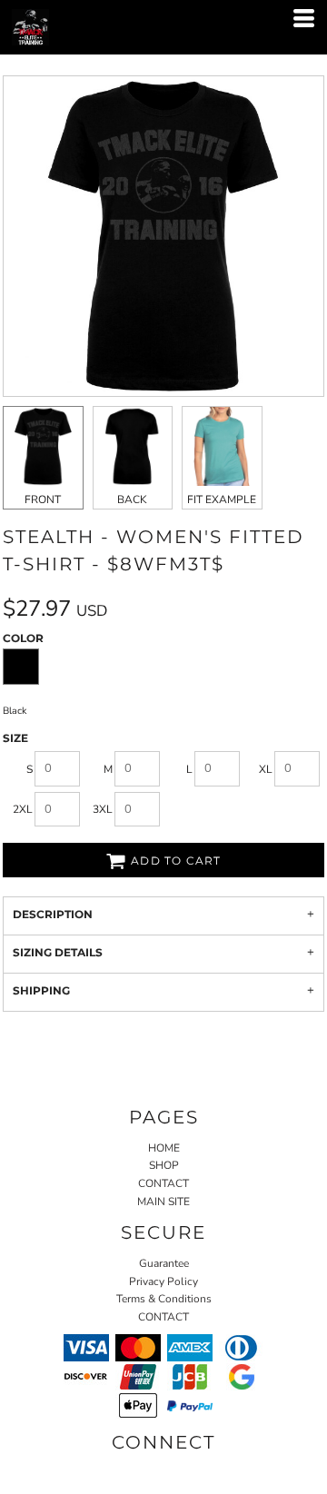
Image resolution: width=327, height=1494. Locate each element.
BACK (132, 499)
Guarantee (164, 1263)
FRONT (43, 499)
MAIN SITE (163, 1201)
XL (265, 769)
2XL (23, 809)
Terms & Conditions (164, 1298)
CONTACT (163, 1183)
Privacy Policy (163, 1281)
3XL (103, 809)
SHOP (164, 1165)
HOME (164, 1148)
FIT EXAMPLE (221, 499)
